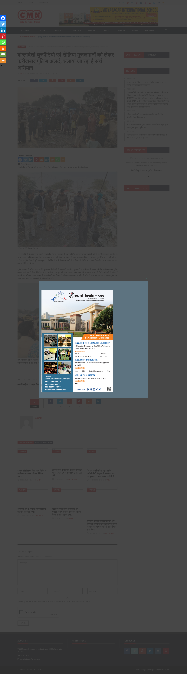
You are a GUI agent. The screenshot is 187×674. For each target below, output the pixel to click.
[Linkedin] (3, 30)
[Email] (3, 54)
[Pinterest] (3, 36)
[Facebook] (3, 18)
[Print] (3, 48)
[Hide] (1, 66)
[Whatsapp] (3, 42)
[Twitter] (3, 24)
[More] (3, 60)
